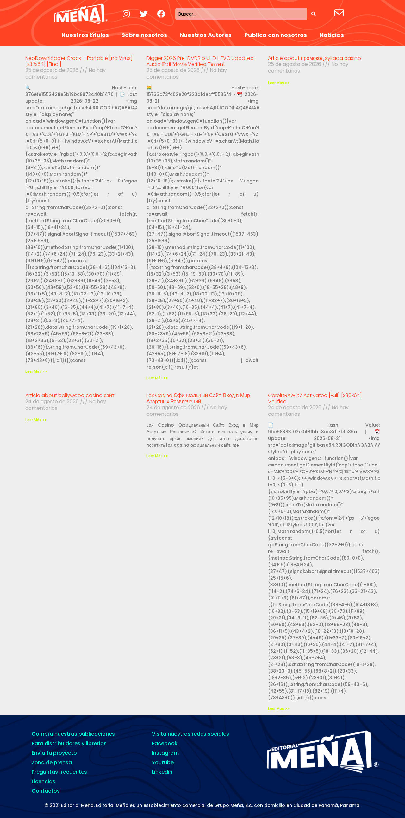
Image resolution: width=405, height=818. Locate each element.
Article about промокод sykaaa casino (314, 58)
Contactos (46, 791)
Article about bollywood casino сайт (69, 395)
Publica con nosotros (275, 35)
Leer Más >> (36, 371)
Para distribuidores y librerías (69, 743)
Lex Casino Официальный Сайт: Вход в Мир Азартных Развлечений (198, 398)
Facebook (165, 743)
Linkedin (162, 772)
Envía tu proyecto (54, 753)
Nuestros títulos (85, 35)
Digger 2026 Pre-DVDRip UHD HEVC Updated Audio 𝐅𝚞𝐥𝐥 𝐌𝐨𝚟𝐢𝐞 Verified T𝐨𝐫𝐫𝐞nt (200, 61)
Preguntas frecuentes (59, 772)
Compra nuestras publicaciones (73, 734)
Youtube (163, 762)
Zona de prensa (52, 762)
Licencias (43, 781)
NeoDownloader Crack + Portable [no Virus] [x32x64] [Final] (79, 61)
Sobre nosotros (144, 35)
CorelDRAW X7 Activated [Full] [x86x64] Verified (315, 398)
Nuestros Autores (206, 35)
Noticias (332, 35)
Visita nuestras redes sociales (190, 734)
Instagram (165, 753)
